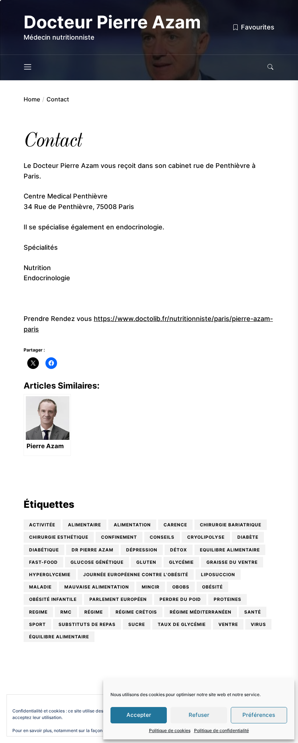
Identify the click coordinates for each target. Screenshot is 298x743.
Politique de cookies (169, 730)
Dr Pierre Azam (92, 550)
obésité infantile (53, 599)
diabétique (44, 550)
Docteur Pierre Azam (112, 22)
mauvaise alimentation (96, 587)
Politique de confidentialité (221, 730)
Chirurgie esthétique (58, 537)
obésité (212, 587)
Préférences (258, 714)
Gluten (146, 562)
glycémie (181, 562)
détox (178, 550)
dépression (141, 550)
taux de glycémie (182, 624)
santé (252, 612)
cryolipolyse (206, 537)
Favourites (257, 27)
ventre (228, 624)
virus (258, 624)
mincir (151, 587)
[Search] (270, 67)
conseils (162, 537)
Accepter (138, 714)
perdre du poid (180, 599)
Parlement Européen (118, 599)
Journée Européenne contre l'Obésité (135, 574)
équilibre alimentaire (59, 636)
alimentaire (84, 524)
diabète (247, 537)
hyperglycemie (50, 574)
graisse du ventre (232, 562)
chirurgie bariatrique (230, 524)
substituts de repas (87, 624)
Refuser (199, 714)
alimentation (132, 524)
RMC (66, 612)
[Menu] (28, 67)
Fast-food (43, 562)
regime (38, 612)
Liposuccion (218, 574)
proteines (227, 599)
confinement (119, 537)
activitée (42, 524)
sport (37, 624)
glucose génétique (97, 562)
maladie (40, 587)
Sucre (136, 624)
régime (93, 612)
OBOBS (180, 587)
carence (175, 524)
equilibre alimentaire (230, 550)
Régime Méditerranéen (200, 612)
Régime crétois (136, 612)
